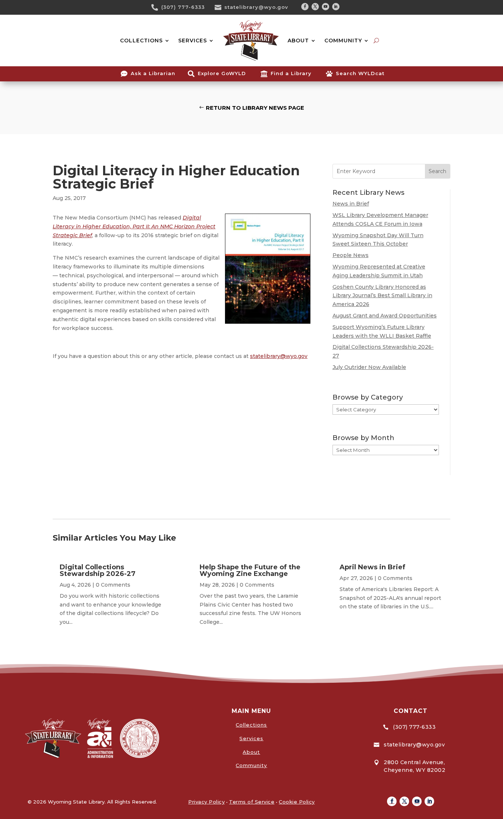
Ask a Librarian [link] (153, 73)
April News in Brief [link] (372, 567)
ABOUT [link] (298, 40)
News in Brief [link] (351, 203)
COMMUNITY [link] (343, 40)
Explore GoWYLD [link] (222, 73)
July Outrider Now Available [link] (369, 367)
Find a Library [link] (291, 73)
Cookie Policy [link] (297, 802)
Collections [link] (251, 725)
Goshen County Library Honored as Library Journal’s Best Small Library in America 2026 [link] (382, 296)
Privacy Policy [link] (206, 802)
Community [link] (251, 765)
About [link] (251, 752)
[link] (157, 7)
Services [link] (251, 738)
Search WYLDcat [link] (360, 73)
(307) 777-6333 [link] (183, 7)
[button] (305, 6)
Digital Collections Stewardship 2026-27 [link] (98, 570)
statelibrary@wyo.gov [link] (256, 7)
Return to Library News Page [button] (255, 107)
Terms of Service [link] (251, 802)
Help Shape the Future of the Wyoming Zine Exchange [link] (250, 570)
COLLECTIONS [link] (141, 40)
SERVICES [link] (192, 40)
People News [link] (351, 255)
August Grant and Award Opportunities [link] (385, 315)
